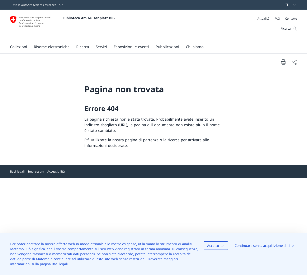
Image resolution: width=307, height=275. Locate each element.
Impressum (36, 171)
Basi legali (17, 171)
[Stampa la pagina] (283, 62)
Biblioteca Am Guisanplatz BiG (89, 18)
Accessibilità (56, 171)
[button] (18, 46)
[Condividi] (294, 62)
